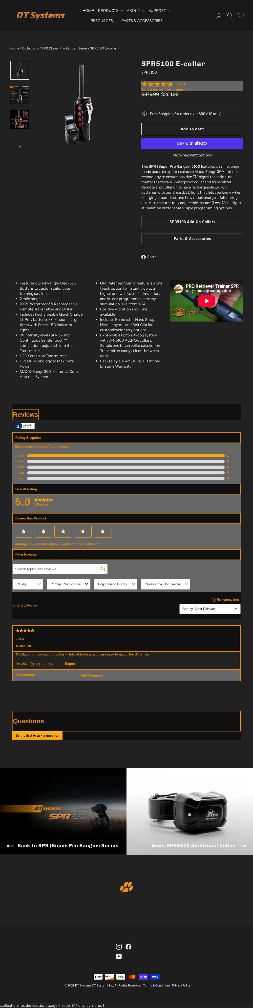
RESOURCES (102, 20)
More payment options (192, 155)
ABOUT (134, 10)
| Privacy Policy (180, 985)
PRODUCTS (108, 10)
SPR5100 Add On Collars (192, 222)
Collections (30, 48)
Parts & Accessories (192, 238)
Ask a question (178, 89)
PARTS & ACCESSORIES (142, 20)
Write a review (152, 89)
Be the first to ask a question (37, 735)
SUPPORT (157, 10)
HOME (88, 10)
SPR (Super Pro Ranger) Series (64, 48)
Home (14, 48)
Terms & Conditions (156, 985)
